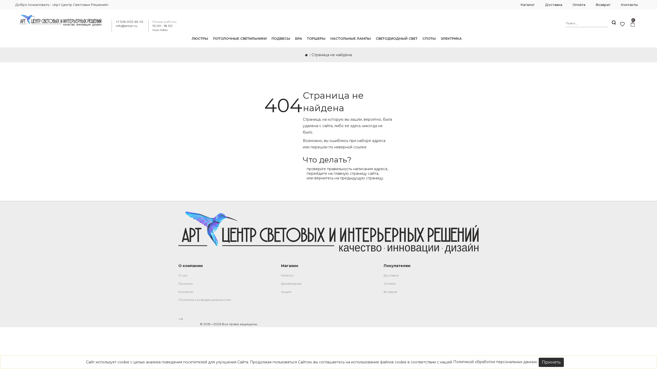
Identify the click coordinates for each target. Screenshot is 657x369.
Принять (551, 362)
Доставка (391, 275)
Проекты (185, 283)
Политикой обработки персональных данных (495, 362)
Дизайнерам (291, 283)
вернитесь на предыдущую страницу (348, 178)
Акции (286, 292)
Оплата (389, 283)
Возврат (390, 292)
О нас (183, 275)
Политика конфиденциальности (204, 300)
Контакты (185, 292)
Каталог (287, 275)
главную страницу (350, 173)
